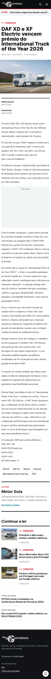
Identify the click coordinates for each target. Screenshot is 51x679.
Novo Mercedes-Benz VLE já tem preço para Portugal (34, 555)
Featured (37, 469)
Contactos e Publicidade (12, 656)
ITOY (34, 474)
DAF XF (6, 469)
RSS (3, 667)
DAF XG (16, 469)
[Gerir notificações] (45, 674)
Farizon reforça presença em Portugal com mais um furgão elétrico (33, 576)
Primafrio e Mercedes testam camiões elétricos (33, 536)
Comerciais (10, 23)
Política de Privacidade (10, 671)
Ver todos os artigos (10, 505)
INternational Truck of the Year (15, 474)
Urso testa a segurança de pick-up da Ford (30, 12)
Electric (27, 469)
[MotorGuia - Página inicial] (11, 4)
